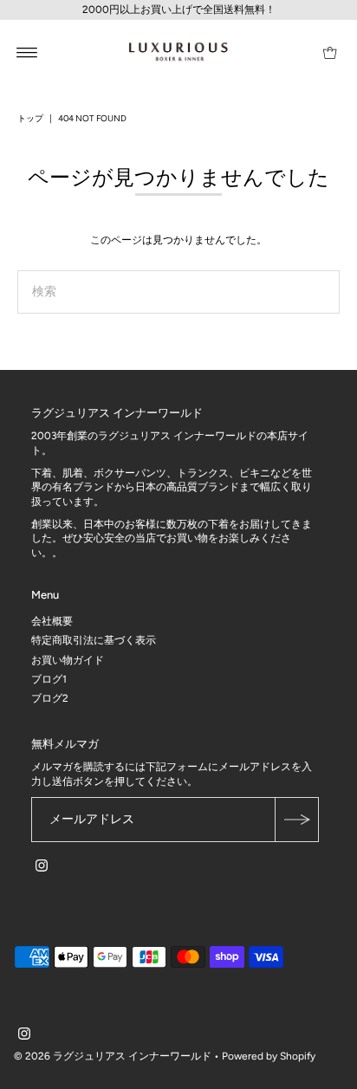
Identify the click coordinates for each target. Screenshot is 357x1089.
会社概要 (52, 621)
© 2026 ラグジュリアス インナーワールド (112, 1056)
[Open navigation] (27, 52)
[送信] (296, 819)
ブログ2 (49, 698)
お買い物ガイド (67, 660)
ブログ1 (49, 679)
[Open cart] (330, 52)
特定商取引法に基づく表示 (93, 640)
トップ (30, 118)
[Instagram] (42, 868)
